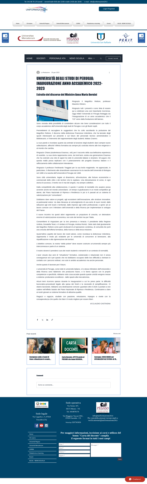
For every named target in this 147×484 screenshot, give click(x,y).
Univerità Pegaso (34, 441)
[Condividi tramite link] (52, 320)
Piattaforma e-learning (36, 453)
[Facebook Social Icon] (36, 425)
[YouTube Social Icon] (41, 425)
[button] (44, 23)
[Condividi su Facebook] (37, 320)
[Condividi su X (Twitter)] (42, 320)
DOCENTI (40, 58)
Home (31, 434)
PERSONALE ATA (57, 58)
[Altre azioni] (109, 72)
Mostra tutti (116, 333)
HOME (29, 58)
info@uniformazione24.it (98, 2)
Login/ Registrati (109, 9)
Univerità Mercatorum (36, 445)
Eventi (31, 457)
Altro (90, 58)
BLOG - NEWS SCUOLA (37, 460)
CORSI (31, 449)
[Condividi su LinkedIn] (47, 320)
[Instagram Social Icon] (46, 425)
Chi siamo (32, 438)
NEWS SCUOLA (77, 58)
